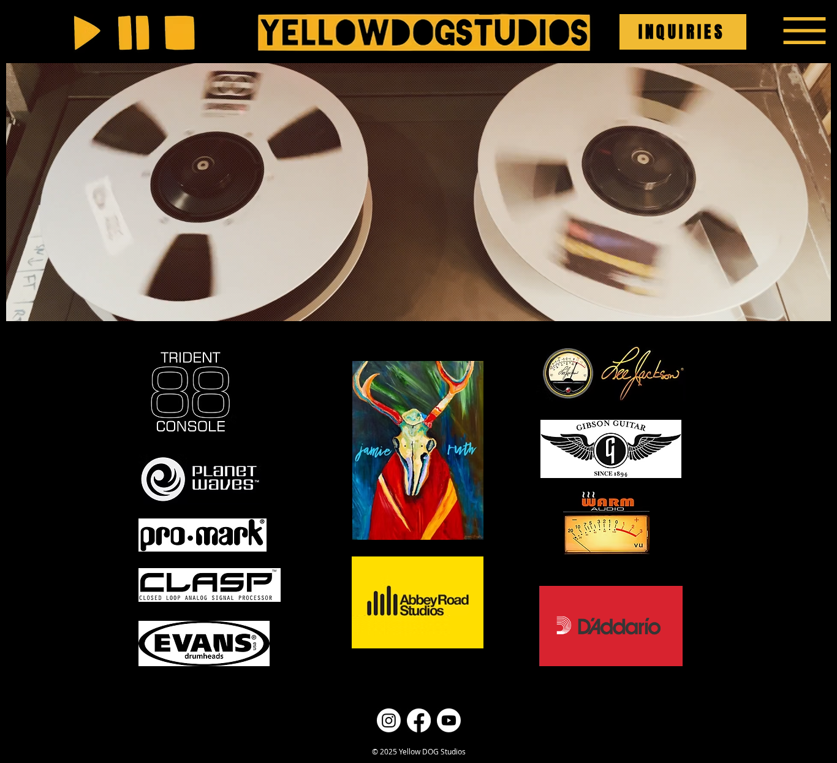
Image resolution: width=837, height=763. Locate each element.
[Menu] (805, 30)
